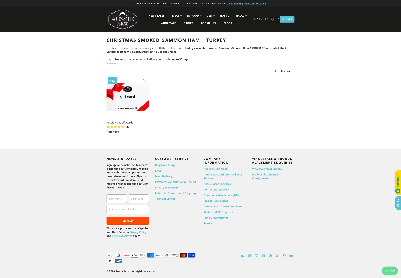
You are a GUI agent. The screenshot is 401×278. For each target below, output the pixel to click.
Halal (240, 15)
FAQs (158, 170)
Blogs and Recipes (166, 165)
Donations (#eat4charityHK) (221, 195)
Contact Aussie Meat (216, 189)
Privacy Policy (138, 232)
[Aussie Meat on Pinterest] (270, 256)
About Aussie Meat (215, 169)
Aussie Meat (123, 271)
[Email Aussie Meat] (242, 256)
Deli (209, 15)
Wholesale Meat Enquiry (267, 169)
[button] (258, 19)
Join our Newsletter (216, 217)
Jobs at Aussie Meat (216, 201)
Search (208, 223)
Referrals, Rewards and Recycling (175, 193)
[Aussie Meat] (123, 19)
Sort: (282, 71)
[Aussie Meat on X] (277, 256)
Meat (175, 15)
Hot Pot (225, 15)
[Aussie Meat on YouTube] (291, 256)
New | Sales (156, 15)
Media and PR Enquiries (218, 212)
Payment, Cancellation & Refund (175, 182)
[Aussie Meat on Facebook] (249, 256)
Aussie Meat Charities (217, 184)
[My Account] (278, 19)
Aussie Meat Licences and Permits (225, 206)
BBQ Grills (208, 23)
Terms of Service (122, 236)
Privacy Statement (166, 187)
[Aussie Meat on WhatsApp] (284, 256)
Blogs (228, 23)
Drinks (188, 23)
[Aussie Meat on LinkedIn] (263, 256)
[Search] (267, 19)
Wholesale (168, 23)
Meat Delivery (163, 176)
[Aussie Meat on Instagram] (256, 256)
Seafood (193, 15)
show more (113, 63)
